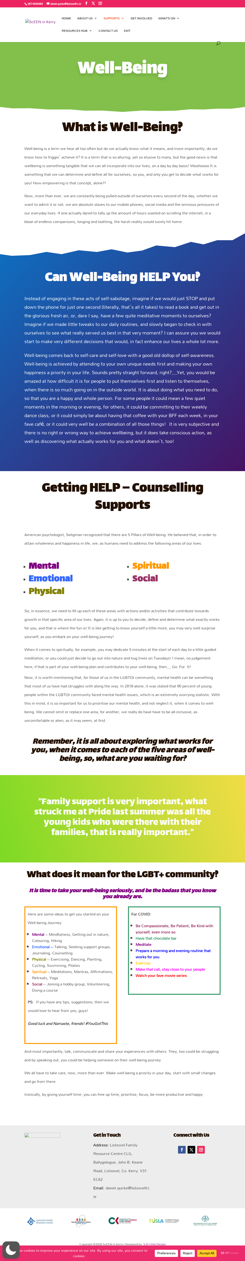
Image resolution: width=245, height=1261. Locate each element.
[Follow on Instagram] (201, 1150)
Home (66, 18)
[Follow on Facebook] (182, 1150)
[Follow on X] (191, 1150)
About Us (85, 18)
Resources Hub (75, 31)
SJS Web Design (154, 1244)
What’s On (166, 18)
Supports (112, 18)
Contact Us (108, 31)
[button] (11, 1250)
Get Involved (141, 18)
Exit (127, 31)
